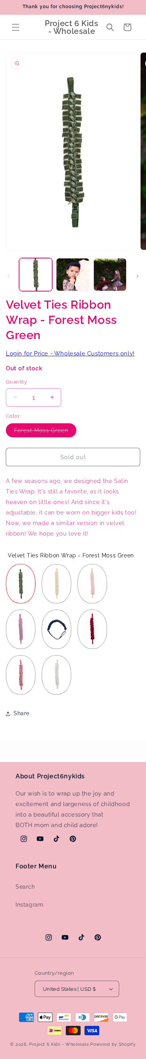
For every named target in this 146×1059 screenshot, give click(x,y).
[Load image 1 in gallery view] (35, 274)
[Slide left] (8, 276)
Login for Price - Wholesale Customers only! (70, 353)
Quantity (16, 382)
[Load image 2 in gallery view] (72, 274)
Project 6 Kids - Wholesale (59, 1044)
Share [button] (22, 713)
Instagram (29, 905)
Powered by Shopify (113, 1044)
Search (25, 887)
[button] (15, 27)
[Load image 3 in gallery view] (110, 274)
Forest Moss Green (45, 432)
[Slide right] (137, 276)
